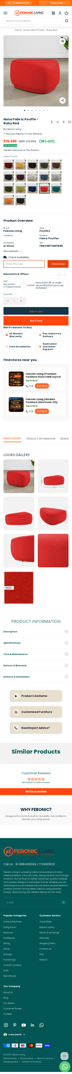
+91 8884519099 (18, 2)
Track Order (55, 2)
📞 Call (29, 385)
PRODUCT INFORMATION (41, 438)
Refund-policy (47, 927)
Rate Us (43, 959)
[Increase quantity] (21, 300)
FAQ (41, 954)
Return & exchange (49, 932)
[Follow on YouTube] (23, 1025)
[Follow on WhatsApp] (41, 1025)
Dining (6, 943)
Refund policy (9, 1058)
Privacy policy (26, 1058)
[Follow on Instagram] (5, 1025)
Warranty (44, 937)
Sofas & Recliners (12, 921)
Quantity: (8, 294)
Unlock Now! (48, 150)
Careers (7, 1013)
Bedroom (8, 932)
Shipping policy (10, 1061)
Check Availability (18, 257)
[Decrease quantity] (8, 300)
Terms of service (45, 1058)
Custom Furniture (12, 965)
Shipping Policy (47, 943)
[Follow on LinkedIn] (32, 1025)
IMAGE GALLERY (12, 438)
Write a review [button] (36, 792)
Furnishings (9, 959)
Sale (5, 970)
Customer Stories (12, 1008)
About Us (8, 992)
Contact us (45, 948)
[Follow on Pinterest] (14, 1025)
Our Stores (8, 1003)
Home (18, 30)
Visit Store (42, 385)
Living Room (9, 927)
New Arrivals (9, 975)
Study (6, 948)
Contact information (31, 1061)
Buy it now (36, 320)
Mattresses (9, 937)
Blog (5, 997)
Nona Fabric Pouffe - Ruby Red (40, 30)
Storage (7, 954)
